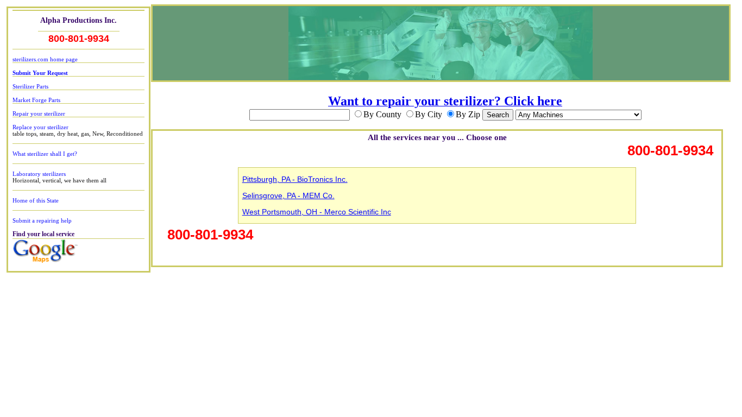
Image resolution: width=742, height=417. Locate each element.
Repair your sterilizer (38, 113)
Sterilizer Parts (30, 86)
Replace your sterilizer (40, 127)
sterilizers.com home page (45, 59)
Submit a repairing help (42, 220)
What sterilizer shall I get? (44, 153)
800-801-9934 (78, 38)
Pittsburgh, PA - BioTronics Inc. (295, 179)
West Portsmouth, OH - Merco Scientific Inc (316, 211)
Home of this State (35, 200)
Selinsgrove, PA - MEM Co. (288, 195)
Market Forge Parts (36, 100)
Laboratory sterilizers (39, 173)
